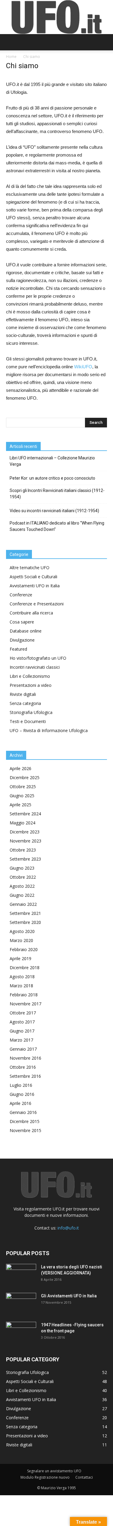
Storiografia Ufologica (31, 712)
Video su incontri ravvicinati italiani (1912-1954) (54, 510)
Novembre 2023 (25, 841)
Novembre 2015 (25, 1130)
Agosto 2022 (22, 886)
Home (11, 56)
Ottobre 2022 (23, 877)
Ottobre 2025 (23, 786)
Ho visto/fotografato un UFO (38, 658)
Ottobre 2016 (23, 1067)
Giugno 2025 (22, 795)
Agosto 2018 (22, 976)
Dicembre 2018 (24, 967)
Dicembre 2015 (24, 1121)
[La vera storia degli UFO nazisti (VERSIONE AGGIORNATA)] (21, 1274)
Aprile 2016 (20, 1103)
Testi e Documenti (28, 721)
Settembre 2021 (25, 913)
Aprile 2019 (20, 958)
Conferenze (21, 595)
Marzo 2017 (21, 1040)
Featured (18, 649)
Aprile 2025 (20, 804)
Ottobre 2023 (23, 850)
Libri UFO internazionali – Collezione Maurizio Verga (52, 461)
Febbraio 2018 (24, 995)
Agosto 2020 (22, 931)
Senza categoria (25, 703)
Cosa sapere (22, 622)
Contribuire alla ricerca (31, 613)
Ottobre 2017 (23, 1013)
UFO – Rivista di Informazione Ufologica (49, 730)
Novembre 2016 (25, 1058)
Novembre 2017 (25, 1004)
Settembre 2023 (25, 859)
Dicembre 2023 (24, 832)
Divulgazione (22, 640)
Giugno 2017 (22, 1031)
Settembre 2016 (25, 1076)
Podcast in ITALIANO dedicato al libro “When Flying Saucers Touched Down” (57, 526)
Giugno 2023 (22, 868)
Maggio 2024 (22, 823)
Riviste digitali (23, 694)
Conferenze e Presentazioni (37, 604)
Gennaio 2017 (23, 1049)
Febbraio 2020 (24, 949)
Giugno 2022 (22, 895)
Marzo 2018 (21, 985)
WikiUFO (83, 366)
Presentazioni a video (31, 685)
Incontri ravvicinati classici (35, 667)
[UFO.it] (56, 17)
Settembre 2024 (25, 814)
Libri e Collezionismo (30, 676)
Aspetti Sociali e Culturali (33, 576)
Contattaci (84, 1477)
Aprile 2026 (20, 768)
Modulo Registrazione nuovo (45, 1477)
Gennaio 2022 (23, 904)
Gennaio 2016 (23, 1112)
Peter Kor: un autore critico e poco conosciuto (52, 478)
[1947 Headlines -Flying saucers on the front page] (21, 1332)
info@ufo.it (68, 1228)
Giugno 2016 (22, 1094)
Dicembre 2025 (24, 777)
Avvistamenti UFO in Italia (35, 586)
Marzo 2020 (21, 940)
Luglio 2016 (21, 1085)
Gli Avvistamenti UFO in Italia (69, 1295)
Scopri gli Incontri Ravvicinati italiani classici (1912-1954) (57, 493)
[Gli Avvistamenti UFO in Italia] (21, 1303)
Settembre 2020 (25, 922)
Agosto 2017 (22, 1022)
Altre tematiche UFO (29, 567)
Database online (26, 631)
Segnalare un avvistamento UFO (54, 1471)
